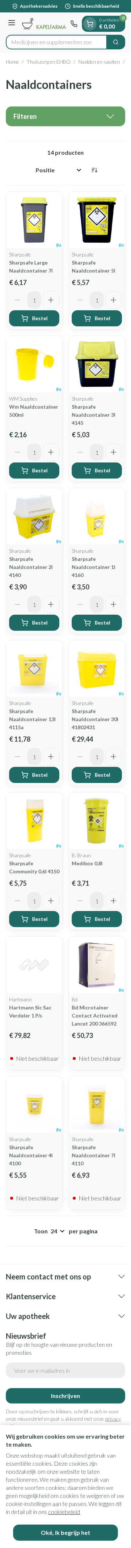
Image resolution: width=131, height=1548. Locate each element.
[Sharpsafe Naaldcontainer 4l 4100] (34, 1104)
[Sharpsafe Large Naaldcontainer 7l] (34, 220)
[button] (65, 116)
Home (12, 62)
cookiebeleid (64, 1511)
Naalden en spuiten (99, 62)
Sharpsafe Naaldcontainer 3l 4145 (93, 415)
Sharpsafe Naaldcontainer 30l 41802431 (95, 719)
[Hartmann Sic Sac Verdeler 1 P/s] (34, 965)
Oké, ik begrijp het (65, 1532)
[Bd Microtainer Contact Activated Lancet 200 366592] (97, 965)
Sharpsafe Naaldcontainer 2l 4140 (31, 567)
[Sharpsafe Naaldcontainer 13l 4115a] (34, 668)
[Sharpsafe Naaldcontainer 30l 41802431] (97, 668)
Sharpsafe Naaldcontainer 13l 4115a (32, 719)
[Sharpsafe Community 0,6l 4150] (34, 820)
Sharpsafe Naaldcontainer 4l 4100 (31, 1155)
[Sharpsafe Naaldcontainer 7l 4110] (97, 1104)
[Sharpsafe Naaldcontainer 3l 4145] (97, 364)
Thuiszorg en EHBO (49, 62)
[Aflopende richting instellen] (94, 170)
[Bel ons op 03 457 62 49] (74, 23)
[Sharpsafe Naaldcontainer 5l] (97, 220)
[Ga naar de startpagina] (43, 23)
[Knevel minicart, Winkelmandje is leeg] (89, 23)
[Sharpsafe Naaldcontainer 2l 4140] (34, 516)
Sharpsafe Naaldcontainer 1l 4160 (93, 567)
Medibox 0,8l (87, 863)
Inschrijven (65, 1395)
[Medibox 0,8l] (97, 820)
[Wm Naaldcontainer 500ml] (34, 364)
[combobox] (56, 42)
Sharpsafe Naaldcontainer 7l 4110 (93, 1155)
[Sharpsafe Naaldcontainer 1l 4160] (97, 516)
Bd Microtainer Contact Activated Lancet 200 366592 (95, 1015)
